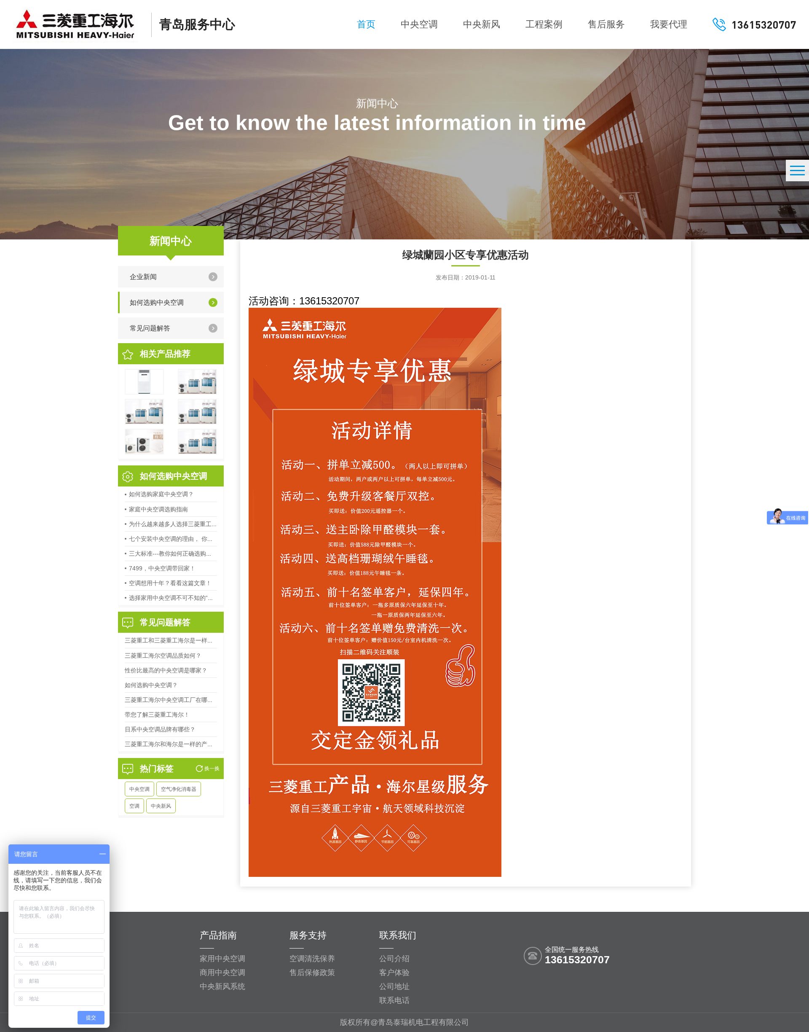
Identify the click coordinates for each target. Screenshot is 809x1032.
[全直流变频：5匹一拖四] (144, 412)
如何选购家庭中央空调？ (161, 494)
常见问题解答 (150, 328)
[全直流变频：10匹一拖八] (197, 412)
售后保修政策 (312, 972)
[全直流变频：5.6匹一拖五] (197, 382)
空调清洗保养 (312, 958)
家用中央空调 (222, 958)
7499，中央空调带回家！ (162, 568)
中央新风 (481, 24)
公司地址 (394, 986)
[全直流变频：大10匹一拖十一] (197, 442)
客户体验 (394, 972)
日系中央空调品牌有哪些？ (160, 729)
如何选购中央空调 (157, 302)
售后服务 (606, 24)
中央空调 (419, 24)
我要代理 (668, 24)
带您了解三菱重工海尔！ (157, 714)
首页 (366, 24)
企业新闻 (143, 276)
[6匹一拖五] (144, 442)
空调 (134, 806)
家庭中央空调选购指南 (158, 509)
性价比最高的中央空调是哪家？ (166, 670)
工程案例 (544, 24)
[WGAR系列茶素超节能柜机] (144, 382)
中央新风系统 (222, 986)
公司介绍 (394, 958)
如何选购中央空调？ (151, 685)
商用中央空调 (222, 972)
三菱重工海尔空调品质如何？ (163, 655)
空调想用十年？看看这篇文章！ (170, 583)
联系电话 (394, 1000)
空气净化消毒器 (178, 789)
